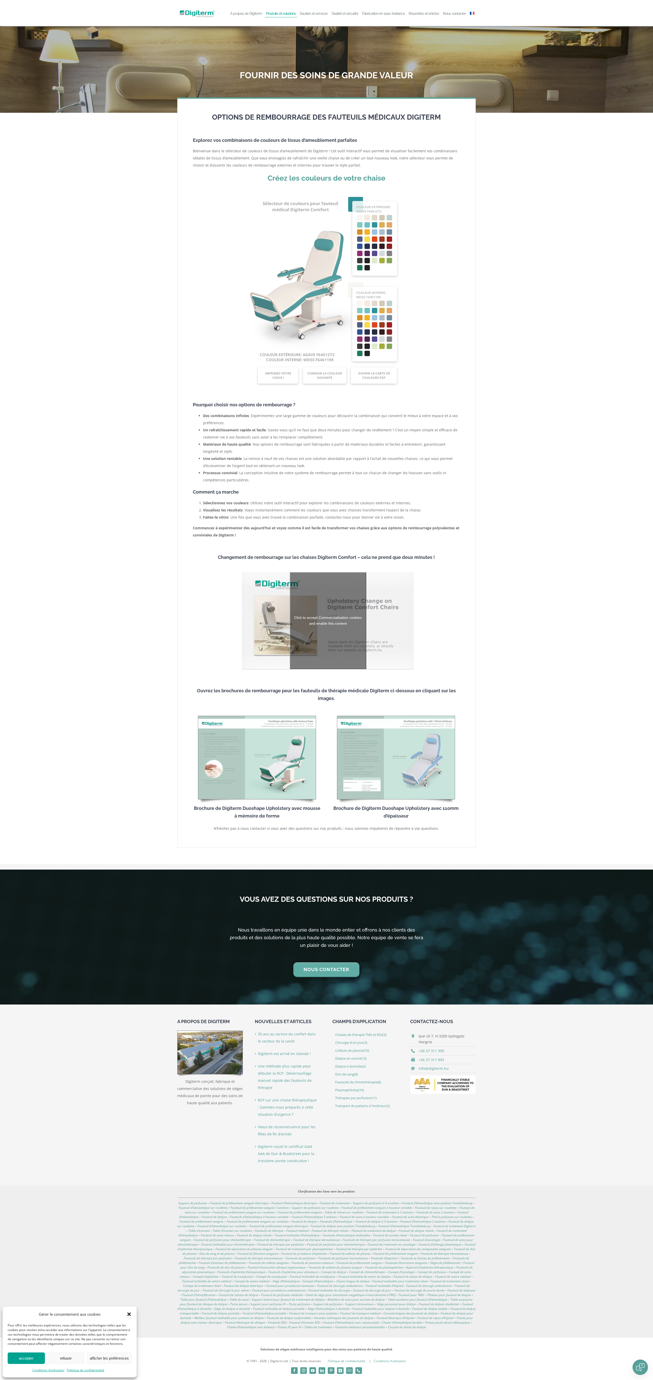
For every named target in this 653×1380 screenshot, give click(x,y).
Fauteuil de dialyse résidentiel (439, 1304)
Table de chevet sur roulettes (344, 1212)
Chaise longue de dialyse (352, 1281)
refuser (66, 1358)
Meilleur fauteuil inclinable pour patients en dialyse (229, 1318)
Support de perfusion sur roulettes (315, 1208)
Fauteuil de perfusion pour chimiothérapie (222, 1240)
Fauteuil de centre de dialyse (413, 1276)
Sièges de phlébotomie (445, 1263)
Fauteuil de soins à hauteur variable (364, 1217)
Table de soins (239, 1299)
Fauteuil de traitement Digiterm (454, 1226)
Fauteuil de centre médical (453, 1276)
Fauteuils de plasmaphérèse (384, 1267)
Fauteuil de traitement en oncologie (392, 1244)
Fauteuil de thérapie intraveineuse (316, 1240)
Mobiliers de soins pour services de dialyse (356, 1299)
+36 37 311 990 (431, 1050)
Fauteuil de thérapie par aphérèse (359, 1249)
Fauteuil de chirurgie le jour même (226, 1290)
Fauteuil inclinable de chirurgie (329, 1290)
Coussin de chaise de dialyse (407, 1327)
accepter (26, 1358)
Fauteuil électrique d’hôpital (395, 1318)
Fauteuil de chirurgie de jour (372, 1290)
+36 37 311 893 (431, 1059)
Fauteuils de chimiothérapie (358, 1082)
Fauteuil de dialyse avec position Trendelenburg (343, 1226)
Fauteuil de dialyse (214, 1217)
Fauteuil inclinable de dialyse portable (279, 1309)
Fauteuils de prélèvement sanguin (359, 1263)
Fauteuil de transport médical (360, 1313)
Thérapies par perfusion (356, 1098)
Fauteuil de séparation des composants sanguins (418, 1249)
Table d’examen (199, 1230)
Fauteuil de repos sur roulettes (435, 1208)
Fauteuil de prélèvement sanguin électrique (239, 1203)
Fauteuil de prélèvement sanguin (300, 1212)
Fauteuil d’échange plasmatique (440, 1244)
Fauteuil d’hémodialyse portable (264, 1313)
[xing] (340, 1370)
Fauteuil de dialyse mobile (429, 1309)
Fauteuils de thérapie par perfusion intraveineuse (376, 1240)
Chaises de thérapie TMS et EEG (360, 1035)
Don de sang (346, 1074)
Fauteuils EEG (277, 1322)
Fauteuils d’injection (384, 1258)
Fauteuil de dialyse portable (221, 1313)
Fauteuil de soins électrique (410, 1217)
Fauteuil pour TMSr (411, 1295)
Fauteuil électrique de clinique (245, 1322)
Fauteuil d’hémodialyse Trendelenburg (404, 1226)
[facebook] (294, 1370)
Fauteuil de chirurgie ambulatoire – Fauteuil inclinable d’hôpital (360, 1286)
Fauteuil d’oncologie (426, 1240)
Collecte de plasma (352, 1050)
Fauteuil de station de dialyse (238, 1295)
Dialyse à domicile (350, 1066)
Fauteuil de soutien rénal (390, 1235)
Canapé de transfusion (271, 1276)
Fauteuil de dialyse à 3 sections (376, 1221)
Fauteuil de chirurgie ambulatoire (429, 1286)
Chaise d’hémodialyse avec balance (250, 1327)
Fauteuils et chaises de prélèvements (425, 1258)
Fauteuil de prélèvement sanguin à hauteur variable (377, 1208)
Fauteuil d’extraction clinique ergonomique (277, 1267)
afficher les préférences (109, 1358)
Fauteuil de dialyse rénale (416, 1230)
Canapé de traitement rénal (202, 1286)
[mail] (349, 1370)
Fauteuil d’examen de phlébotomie (222, 1263)
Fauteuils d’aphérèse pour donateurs (293, 1272)
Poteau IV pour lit (289, 1327)
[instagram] (303, 1370)
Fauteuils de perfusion (300, 1258)
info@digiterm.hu (434, 1068)
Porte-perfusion (299, 1304)
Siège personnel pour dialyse (396, 1304)
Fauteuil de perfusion (424, 1235)
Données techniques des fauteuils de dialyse (343, 1318)
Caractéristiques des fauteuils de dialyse (410, 1313)
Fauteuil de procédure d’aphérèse (304, 1253)
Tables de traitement (318, 1327)
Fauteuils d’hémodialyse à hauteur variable (259, 1217)
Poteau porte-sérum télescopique (447, 1322)
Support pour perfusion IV (268, 1304)
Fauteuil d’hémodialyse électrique (294, 1203)
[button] (129, 1314)
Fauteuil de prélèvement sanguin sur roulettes (243, 1212)
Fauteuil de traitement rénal (450, 1281)
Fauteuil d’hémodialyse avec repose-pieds (351, 1322)
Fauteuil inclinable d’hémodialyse (297, 1235)
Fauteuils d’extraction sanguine (406, 1263)
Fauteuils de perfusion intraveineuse (343, 1258)
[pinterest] (331, 1370)
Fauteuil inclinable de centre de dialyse (364, 1276)
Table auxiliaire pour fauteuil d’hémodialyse (417, 1299)
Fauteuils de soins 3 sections (435, 1212)
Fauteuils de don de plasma (226, 1267)
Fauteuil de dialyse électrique (243, 1286)
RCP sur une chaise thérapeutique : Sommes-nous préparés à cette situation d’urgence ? (287, 1107)
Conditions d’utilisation (48, 1370)
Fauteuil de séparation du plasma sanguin (244, 1249)
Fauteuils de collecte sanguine (269, 1263)
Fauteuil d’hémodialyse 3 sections (314, 1217)
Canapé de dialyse (333, 1272)
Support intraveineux (359, 1304)
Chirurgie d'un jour (351, 1042)
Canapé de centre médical (251, 1281)
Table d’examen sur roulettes (232, 1230)
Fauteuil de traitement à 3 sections (390, 1212)
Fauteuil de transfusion (237, 1276)
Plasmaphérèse (349, 1090)
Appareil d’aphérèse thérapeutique (429, 1267)
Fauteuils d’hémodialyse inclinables (346, 1235)
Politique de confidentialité (85, 1370)
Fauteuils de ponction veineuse (312, 1263)
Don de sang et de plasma (216, 1253)
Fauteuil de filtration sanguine (257, 1253)
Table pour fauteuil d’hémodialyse (203, 1299)
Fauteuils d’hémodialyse (336, 1221)
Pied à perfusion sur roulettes (452, 1217)
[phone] (358, 1370)
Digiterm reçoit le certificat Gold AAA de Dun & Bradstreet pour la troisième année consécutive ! (286, 1153)
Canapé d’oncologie (401, 1272)
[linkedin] (322, 1370)
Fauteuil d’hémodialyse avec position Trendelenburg (437, 1203)
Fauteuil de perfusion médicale (282, 1295)
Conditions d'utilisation (390, 1361)
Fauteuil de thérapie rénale (330, 1230)
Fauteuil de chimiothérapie (272, 1240)
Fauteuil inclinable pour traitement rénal (400, 1281)
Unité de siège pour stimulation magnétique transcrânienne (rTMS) (350, 1295)
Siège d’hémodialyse (285, 1281)
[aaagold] (442, 1077)
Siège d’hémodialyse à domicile (328, 1309)
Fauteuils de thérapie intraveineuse (444, 1253)
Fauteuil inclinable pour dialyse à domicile (380, 1309)
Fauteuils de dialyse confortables (289, 1318)
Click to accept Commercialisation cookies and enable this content (328, 620)
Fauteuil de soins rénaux (217, 1235)
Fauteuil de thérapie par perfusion (280, 1244)
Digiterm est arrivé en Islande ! (284, 1053)
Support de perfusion (192, 1203)
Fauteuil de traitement (335, 1203)
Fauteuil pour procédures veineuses (290, 1286)
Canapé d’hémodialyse (318, 1281)
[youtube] (312, 1370)
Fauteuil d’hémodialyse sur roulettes (203, 1208)
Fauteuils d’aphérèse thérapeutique (241, 1272)
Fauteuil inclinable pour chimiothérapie (227, 1244)
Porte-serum (238, 1304)
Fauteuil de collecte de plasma (350, 1253)
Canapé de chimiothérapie (367, 1272)
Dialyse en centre (351, 1058)
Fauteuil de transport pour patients (313, 1313)
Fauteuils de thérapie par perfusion (208, 1258)
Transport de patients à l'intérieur (362, 1106)
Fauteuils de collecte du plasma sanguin (335, 1267)
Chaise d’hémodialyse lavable (402, 1322)
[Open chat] (640, 1367)
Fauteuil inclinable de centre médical (206, 1281)
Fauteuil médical (297, 1230)
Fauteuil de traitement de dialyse (373, 1230)
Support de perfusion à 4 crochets (376, 1203)
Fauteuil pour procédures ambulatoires (278, 1290)
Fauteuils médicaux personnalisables (360, 1327)
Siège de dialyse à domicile (232, 1309)
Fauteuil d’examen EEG (304, 1322)
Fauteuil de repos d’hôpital (435, 1318)
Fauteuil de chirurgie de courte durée (419, 1290)
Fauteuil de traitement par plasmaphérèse (304, 1249)
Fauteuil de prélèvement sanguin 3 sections (260, 1208)
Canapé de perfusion (432, 1272)
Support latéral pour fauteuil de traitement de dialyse (288, 1299)
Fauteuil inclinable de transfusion (312, 1276)
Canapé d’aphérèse (206, 1276)
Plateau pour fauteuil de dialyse (449, 1295)
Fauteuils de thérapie (269, 1230)
